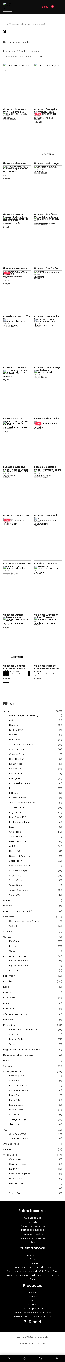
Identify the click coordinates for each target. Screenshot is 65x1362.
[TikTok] (40, 1321)
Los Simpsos (16, 1105)
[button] (37, 6)
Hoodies (7, 981)
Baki (11, 720)
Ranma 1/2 (14, 851)
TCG (5, 1129)
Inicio (6, 24)
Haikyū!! (13, 793)
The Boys (14, 1124)
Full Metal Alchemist (20, 783)
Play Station (15, 1178)
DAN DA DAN (17, 759)
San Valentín (10, 1066)
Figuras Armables (18, 960)
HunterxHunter (17, 797)
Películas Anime (17, 841)
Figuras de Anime (18, 965)
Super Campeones (19, 880)
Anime (6, 711)
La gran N (14, 1169)
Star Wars (14, 1114)
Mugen (7, 1003)
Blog (32, 1242)
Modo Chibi (9, 997)
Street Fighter (16, 1193)
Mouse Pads (16, 1039)
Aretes (6, 900)
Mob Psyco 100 (17, 817)
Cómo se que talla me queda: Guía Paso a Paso (32, 1271)
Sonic (12, 1188)
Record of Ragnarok (20, 856)
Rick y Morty (16, 1109)
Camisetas (8, 916)
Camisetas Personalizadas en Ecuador (32, 1316)
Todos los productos (32, 1308)
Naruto (13, 827)
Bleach (13, 734)
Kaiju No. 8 (15, 812)
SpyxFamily (15, 875)
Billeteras (8, 905)
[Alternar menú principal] (59, 6)
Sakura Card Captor (19, 865)
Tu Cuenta (32, 1255)
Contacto (33, 1222)
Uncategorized (11, 1143)
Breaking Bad (16, 1075)
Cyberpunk (15, 1159)
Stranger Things (17, 1119)
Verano (7, 1149)
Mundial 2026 (10, 1008)
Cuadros (13, 1034)
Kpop (6, 987)
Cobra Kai (14, 1080)
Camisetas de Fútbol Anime (24, 921)
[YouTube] (35, 1321)
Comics (7, 937)
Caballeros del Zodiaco (21, 744)
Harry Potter (16, 1095)
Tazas (12, 1044)
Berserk (13, 725)
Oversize (14, 926)
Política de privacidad (32, 1230)
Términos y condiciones (32, 1238)
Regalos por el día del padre (18, 1055)
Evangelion (15, 778)
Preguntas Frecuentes (32, 1226)
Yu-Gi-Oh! (14, 895)
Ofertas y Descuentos (15, 1014)
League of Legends (19, 1173)
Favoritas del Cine (18, 1085)
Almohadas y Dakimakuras (23, 1029)
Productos (9, 1025)
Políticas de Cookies (32, 1234)
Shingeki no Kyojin (19, 870)
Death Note (15, 764)
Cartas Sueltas (20, 1138)
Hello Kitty (14, 1100)
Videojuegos (10, 1155)
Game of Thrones (18, 1090)
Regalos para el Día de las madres (21, 1049)
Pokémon (14, 846)
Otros (12, 951)
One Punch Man (18, 836)
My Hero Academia (19, 822)
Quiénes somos (32, 1218)
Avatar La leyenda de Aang (23, 715)
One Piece (15, 831)
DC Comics (15, 941)
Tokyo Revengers (18, 890)
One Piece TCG (17, 1134)
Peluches (8, 1019)
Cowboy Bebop (17, 754)
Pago (32, 1259)
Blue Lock (14, 739)
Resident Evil (16, 1183)
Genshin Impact (17, 1164)
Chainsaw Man (17, 749)
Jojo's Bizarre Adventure (22, 802)
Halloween (9, 976)
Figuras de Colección (14, 956)
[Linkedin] (30, 1321)
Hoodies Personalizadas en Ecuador (32, 1312)
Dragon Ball (15, 773)
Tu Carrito (32, 1263)
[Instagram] (25, 1321)
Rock (6, 1060)
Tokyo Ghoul (15, 885)
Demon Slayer (16, 768)
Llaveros (7, 992)
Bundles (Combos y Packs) (17, 911)
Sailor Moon (15, 860)
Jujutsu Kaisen (17, 807)
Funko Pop (15, 970)
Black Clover (16, 730)
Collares (7, 931)
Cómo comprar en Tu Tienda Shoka (32, 1267)
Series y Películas (12, 1071)
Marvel (12, 946)
